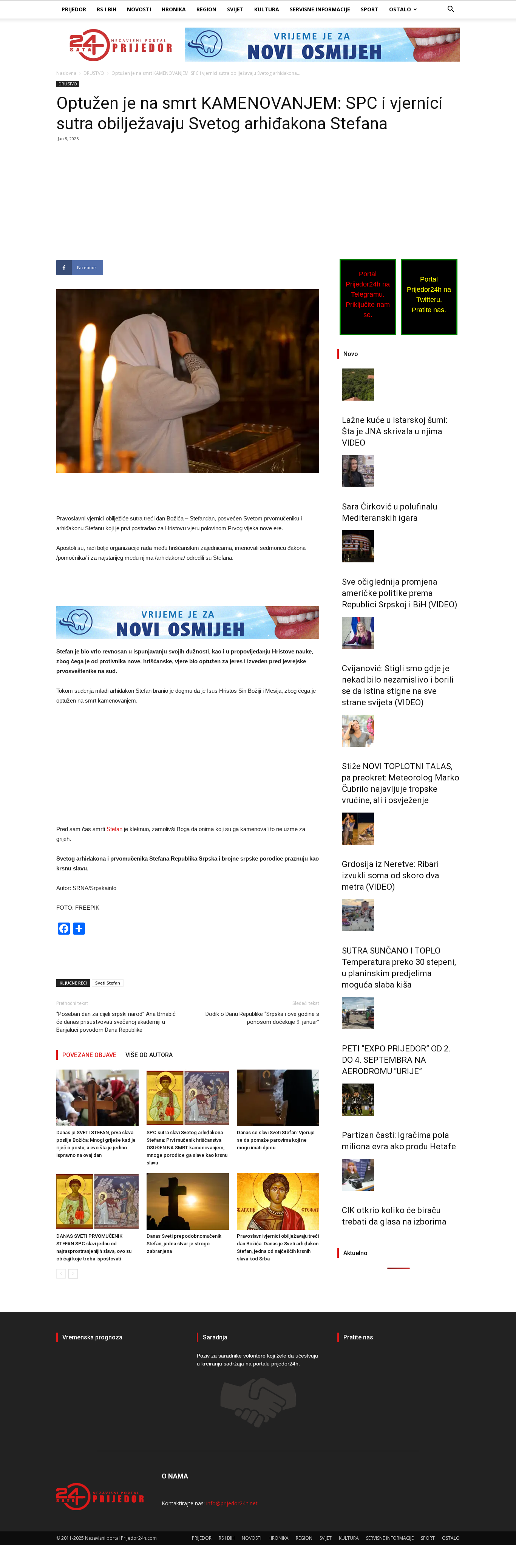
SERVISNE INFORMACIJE (320, 9)
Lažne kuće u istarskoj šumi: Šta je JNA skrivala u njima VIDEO (394, 431)
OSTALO (400, 9)
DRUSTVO (93, 73)
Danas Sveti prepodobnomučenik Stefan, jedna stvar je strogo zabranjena (184, 1243)
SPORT (370, 9)
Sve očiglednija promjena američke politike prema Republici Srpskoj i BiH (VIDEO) (399, 593)
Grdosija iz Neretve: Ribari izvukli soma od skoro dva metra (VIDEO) (390, 875)
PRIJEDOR (74, 9)
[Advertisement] (187, 204)
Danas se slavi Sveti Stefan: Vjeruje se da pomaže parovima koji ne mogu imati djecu (276, 1140)
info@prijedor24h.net (232, 1503)
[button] (451, 10)
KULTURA (266, 9)
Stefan (115, 829)
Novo (350, 354)
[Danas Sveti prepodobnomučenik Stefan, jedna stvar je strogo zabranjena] (188, 1201)
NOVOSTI (139, 9)
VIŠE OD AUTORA (149, 1055)
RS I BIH (106, 9)
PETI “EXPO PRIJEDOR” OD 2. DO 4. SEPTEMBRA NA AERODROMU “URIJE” (396, 1060)
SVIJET (235, 9)
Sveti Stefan (107, 983)
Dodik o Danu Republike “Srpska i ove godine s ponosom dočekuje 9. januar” (262, 1018)
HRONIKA (174, 9)
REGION (206, 9)
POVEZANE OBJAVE (89, 1055)
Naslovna (66, 73)
